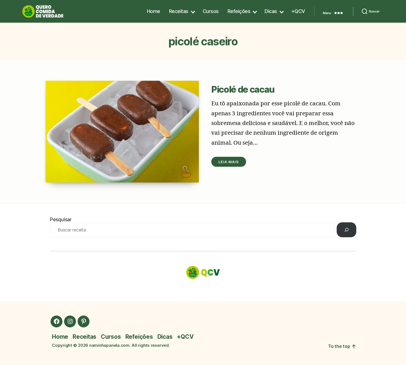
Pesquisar (61, 219)
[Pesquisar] (346, 229)
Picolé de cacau (243, 89)
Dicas (271, 11)
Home (153, 11)
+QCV (298, 11)
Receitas (178, 11)
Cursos (211, 11)
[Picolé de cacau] (122, 131)
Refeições (239, 11)
